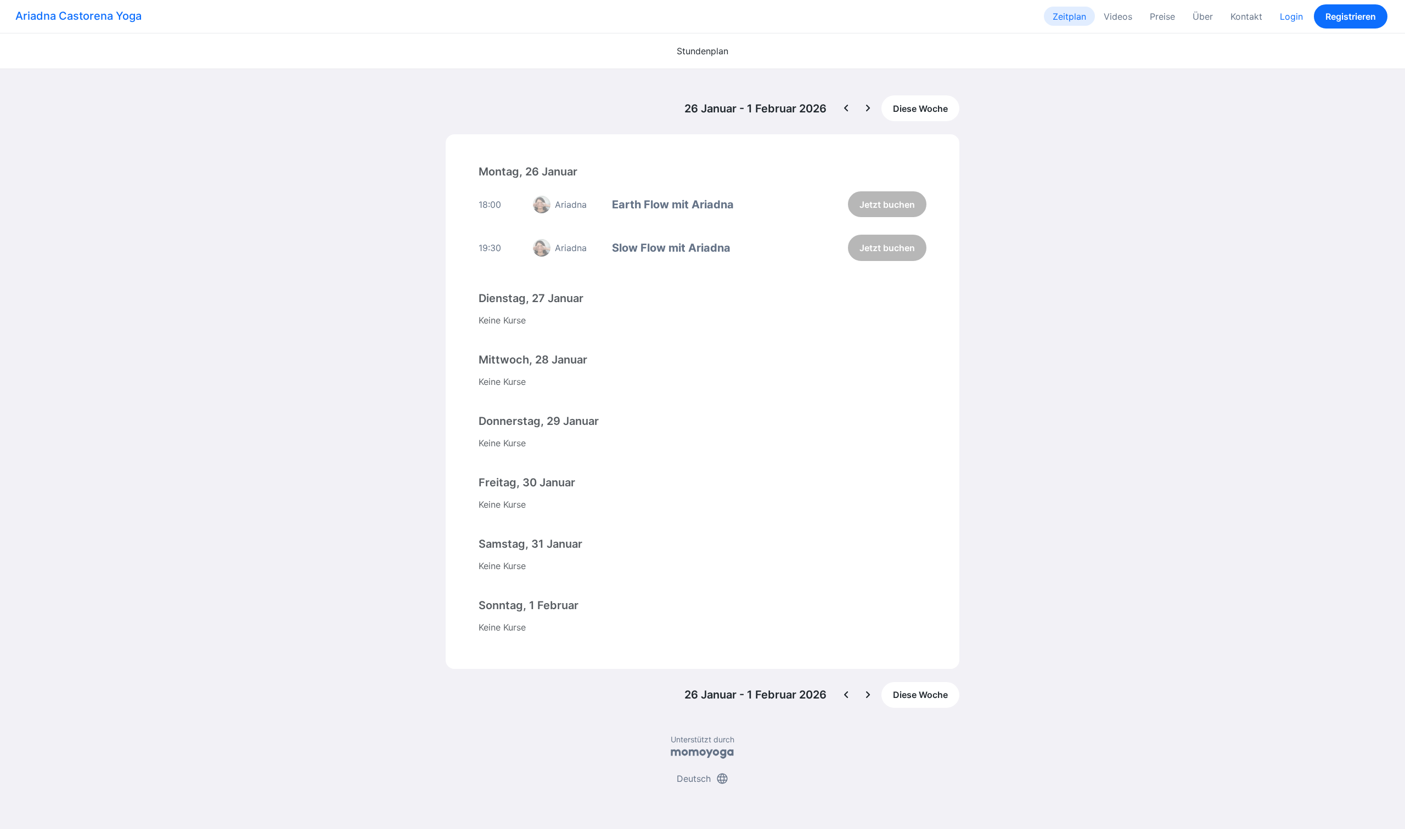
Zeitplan (1069, 16)
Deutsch (703, 778)
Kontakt (1246, 16)
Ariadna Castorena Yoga (78, 15)
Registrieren (1350, 16)
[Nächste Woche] (868, 109)
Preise (1162, 16)
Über (1203, 16)
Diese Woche (920, 108)
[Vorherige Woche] (846, 109)
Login (1291, 16)
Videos (1118, 16)
